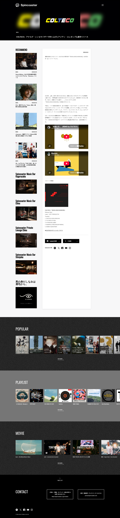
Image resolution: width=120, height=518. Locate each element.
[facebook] (62, 249)
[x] (58, 249)
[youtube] (66, 249)
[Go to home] (26, 5)
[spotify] (55, 249)
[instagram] (70, 249)
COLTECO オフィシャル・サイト (54, 230)
